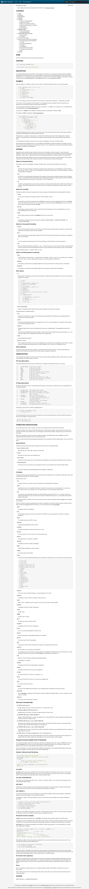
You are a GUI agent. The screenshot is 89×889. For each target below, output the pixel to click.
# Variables (22, 36)
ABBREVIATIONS (22, 29)
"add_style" (27, 504)
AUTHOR (20, 52)
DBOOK (31, 885)
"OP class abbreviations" (33, 108)
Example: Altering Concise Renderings (28, 40)
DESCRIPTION (21, 16)
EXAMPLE (20, 18)
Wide (67, 2)
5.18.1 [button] (16, 2)
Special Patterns (23, 35)
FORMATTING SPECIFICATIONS (25, 33)
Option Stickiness (23, 28)
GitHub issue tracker (45, 885)
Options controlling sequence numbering (28, 25)
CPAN (25, 5)
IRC (58, 887)
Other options (23, 26)
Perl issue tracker (48, 887)
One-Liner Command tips (23, 37)
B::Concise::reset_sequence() (26, 49)
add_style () (22, 45)
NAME (19, 13)
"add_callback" (57, 504)
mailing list (54, 887)
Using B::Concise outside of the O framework (27, 39)
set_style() (22, 42)
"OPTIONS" (38, 818)
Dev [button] (20, 2)
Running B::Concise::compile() (26, 47)
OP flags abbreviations (25, 32)
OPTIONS (20, 19)
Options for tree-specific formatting (27, 23)
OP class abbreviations (25, 30)
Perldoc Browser (8, 2)
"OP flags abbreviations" (38, 113)
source (22, 5)
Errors (21, 50)
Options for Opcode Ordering (26, 21)
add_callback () (23, 46)
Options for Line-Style (24, 22)
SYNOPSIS (20, 15)
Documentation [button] (27, 2)
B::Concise (18, 5)
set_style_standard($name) (26, 43)
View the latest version (49, 7)
